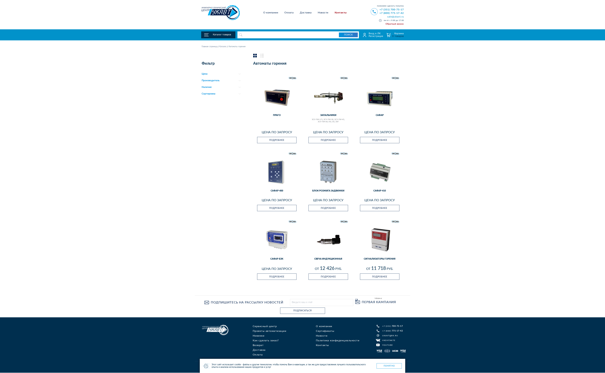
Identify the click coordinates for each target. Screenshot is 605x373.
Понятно (389, 366)
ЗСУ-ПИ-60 (323, 122)
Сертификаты (325, 331)
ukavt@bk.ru (390, 336)
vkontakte (388, 340)
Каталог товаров (222, 34)
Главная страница (209, 47)
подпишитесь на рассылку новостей (247, 302)
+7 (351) (392, 326)
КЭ (330, 122)
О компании (270, 12)
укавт (215, 330)
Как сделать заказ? (266, 340)
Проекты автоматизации (269, 331)
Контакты (341, 12)
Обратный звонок (395, 24)
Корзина (398, 34)
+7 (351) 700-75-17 (392, 10)
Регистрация (376, 36)
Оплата (289, 12)
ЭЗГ (337, 122)
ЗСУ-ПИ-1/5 (317, 119)
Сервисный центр (265, 326)
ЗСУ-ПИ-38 (328, 119)
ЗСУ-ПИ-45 (339, 119)
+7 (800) (392, 331)
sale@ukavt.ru (395, 17)
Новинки (259, 336)
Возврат (258, 345)
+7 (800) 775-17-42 (392, 13)
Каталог (222, 47)
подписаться (302, 311)
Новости (323, 12)
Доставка (305, 12)
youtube (387, 345)
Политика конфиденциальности (338, 340)
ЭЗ (333, 122)
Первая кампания (379, 302)
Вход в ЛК (375, 33)
